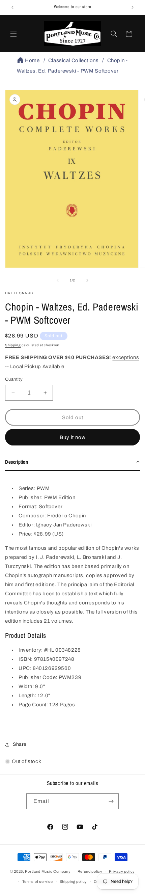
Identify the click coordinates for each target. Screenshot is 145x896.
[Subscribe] (111, 801)
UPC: (25, 668)
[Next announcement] (132, 7)
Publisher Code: (38, 677)
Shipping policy (73, 881)
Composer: (33, 515)
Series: (28, 488)
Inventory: (31, 650)
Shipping (13, 345)
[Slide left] (57, 280)
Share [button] (20, 744)
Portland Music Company (47, 871)
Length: (27, 695)
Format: (28, 506)
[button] (13, 33)
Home (32, 60)
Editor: (27, 524)
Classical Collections (73, 60)
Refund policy (90, 871)
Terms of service (37, 881)
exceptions (125, 357)
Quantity (14, 379)
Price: (26, 534)
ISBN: (26, 659)
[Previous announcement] (12, 7)
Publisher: (31, 497)
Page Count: (33, 704)
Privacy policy (122, 871)
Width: (26, 686)
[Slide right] (87, 280)
